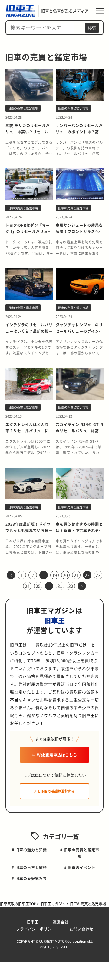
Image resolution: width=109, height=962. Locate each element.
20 (65, 575)
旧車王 (33, 922)
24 (27, 586)
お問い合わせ (81, 929)
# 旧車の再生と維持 (29, 867)
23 (98, 575)
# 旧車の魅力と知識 (29, 849)
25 (38, 586)
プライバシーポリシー (36, 929)
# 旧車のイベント (79, 867)
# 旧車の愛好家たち (29, 878)
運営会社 (61, 922)
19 (54, 575)
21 (76, 575)
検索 (92, 28)
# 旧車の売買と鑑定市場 (79, 853)
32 (70, 586)
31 (60, 586)
